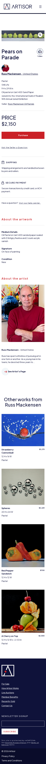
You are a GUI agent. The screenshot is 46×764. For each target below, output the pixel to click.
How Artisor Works (10, 688)
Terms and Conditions (12, 760)
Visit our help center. (30, 203)
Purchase (23, 135)
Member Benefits (10, 697)
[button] (40, 34)
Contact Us (7, 705)
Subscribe (9, 731)
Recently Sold (8, 701)
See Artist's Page (17, 371)
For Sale (5, 684)
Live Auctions (8, 692)
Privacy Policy (8, 756)
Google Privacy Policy (15, 742)
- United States (20, 73)
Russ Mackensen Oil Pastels (21, 104)
